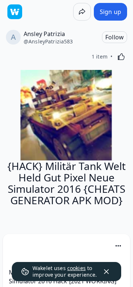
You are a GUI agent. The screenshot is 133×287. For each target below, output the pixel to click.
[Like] (121, 57)
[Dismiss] (106, 271)
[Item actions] (118, 246)
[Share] (82, 12)
